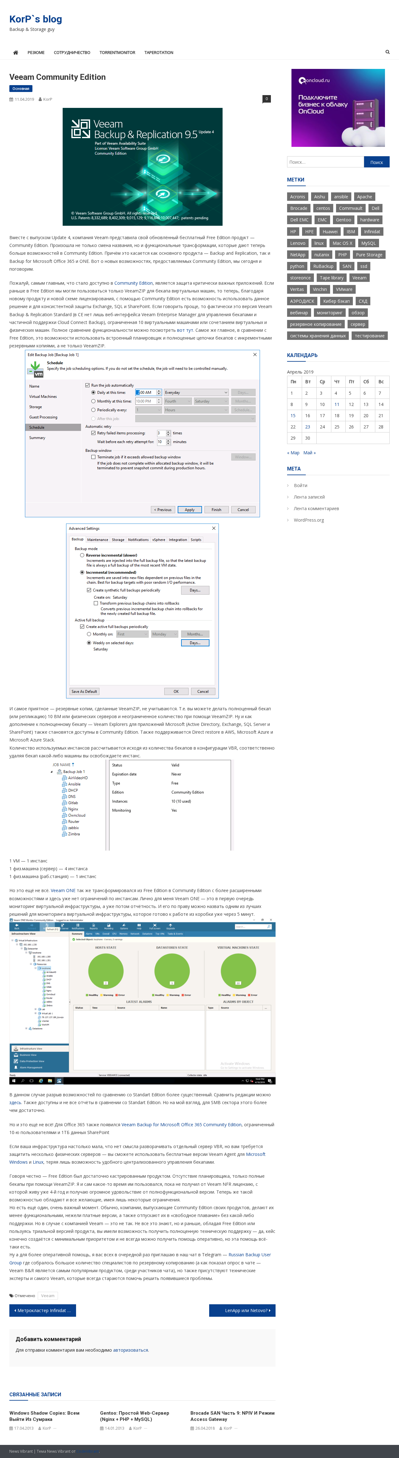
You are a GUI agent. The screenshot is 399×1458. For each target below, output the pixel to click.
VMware (344, 289)
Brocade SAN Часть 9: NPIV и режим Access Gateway (232, 1416)
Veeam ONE (63, 890)
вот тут (185, 330)
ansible (341, 197)
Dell (375, 208)
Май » (309, 453)
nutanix (322, 255)
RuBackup (323, 266)
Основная (20, 88)
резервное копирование (316, 324)
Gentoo (343, 220)
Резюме (36, 52)
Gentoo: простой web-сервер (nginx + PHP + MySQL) (134, 1416)
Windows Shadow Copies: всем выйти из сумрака (44, 1416)
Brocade (298, 208)
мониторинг (330, 313)
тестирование (370, 336)
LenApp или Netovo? (246, 1310)
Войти (300, 485)
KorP (47, 99)
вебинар (299, 313)
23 (307, 427)
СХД (363, 301)
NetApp (297, 255)
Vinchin (320, 289)
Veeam (48, 1295)
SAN (347, 266)
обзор (358, 313)
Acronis (297, 197)
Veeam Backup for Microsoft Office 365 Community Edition (182, 1124)
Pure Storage (369, 255)
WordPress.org (309, 520)
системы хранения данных (318, 336)
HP (293, 231)
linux (319, 243)
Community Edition (133, 283)
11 (336, 404)
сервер (358, 324)
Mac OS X (342, 243)
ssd (363, 266)
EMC (322, 220)
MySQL (368, 243)
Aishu (319, 197)
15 (293, 415)
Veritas (297, 289)
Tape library (332, 278)
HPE (309, 231)
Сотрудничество (72, 52)
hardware (369, 220)
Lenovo (297, 243)
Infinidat (372, 231)
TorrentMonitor (117, 52)
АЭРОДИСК (302, 301)
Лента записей (309, 497)
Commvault (351, 208)
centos (323, 208)
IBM (351, 231)
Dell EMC (299, 220)
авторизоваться (130, 1350)
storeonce (300, 278)
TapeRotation (159, 52)
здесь (15, 1102)
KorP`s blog (35, 19)
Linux (38, 1162)
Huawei (330, 231)
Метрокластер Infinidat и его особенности (46, 1310)
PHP (342, 255)
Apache (364, 197)
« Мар (293, 453)
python (297, 266)
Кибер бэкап (336, 301)
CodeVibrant (87, 1451)
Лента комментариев (316, 508)
